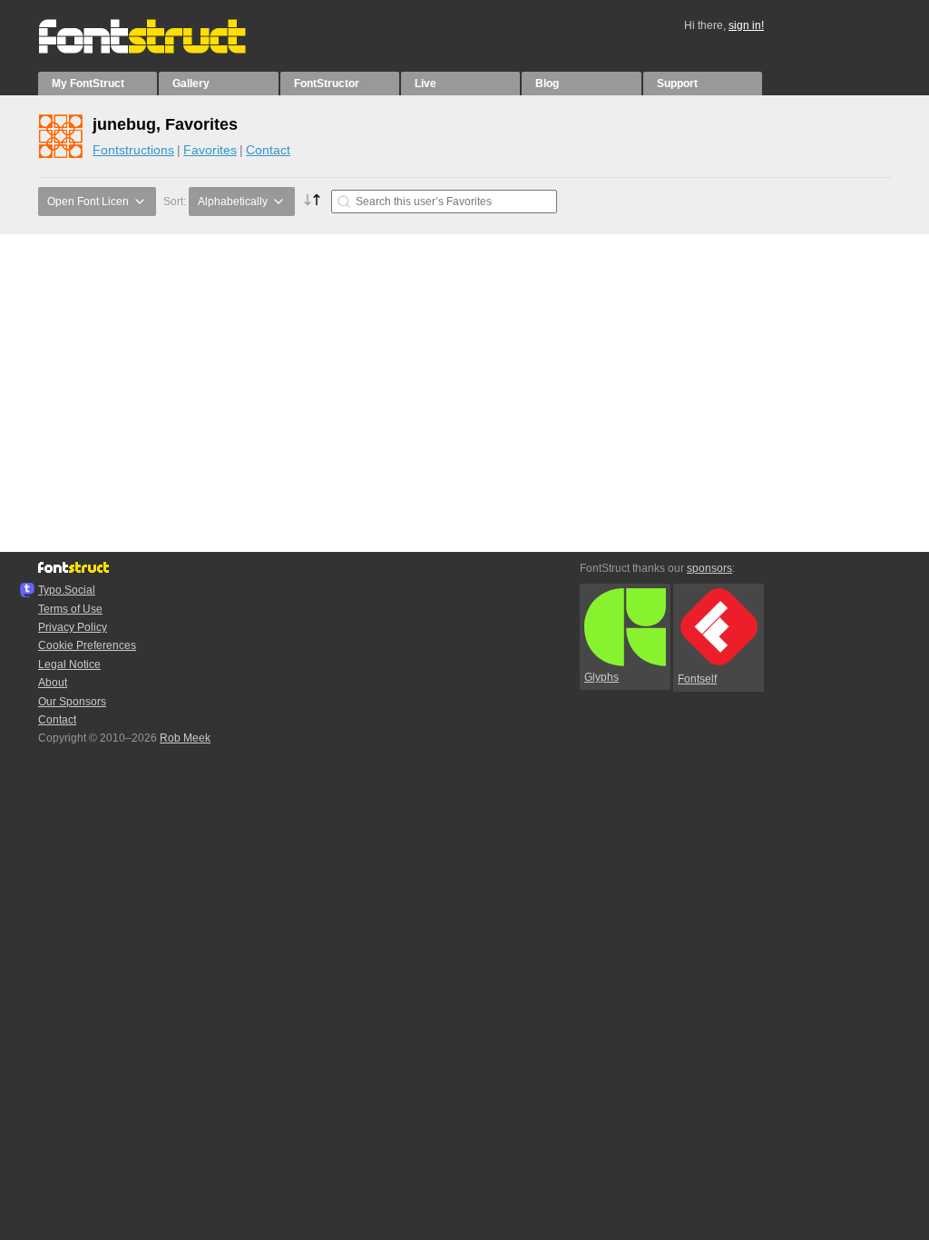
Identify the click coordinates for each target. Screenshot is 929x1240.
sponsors (709, 568)
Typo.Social (66, 590)
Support (677, 83)
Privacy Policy (72, 627)
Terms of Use (70, 609)
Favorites (210, 150)
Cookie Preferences (87, 645)
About (52, 682)
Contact (268, 150)
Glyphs (601, 677)
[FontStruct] (161, 50)
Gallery (191, 83)
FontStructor (326, 83)
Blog (547, 83)
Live (425, 83)
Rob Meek (185, 738)
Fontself (697, 679)
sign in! (746, 25)
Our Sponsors (72, 701)
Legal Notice (69, 664)
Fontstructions (133, 150)
